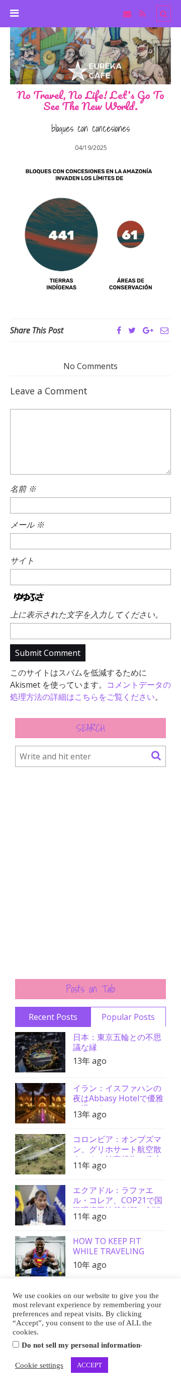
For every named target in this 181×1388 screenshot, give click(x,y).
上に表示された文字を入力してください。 (86, 614)
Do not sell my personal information (81, 1345)
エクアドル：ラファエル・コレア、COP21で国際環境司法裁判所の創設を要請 (117, 1196)
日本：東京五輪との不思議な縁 (117, 1042)
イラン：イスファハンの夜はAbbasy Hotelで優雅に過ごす (118, 1094)
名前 (23, 488)
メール (27, 524)
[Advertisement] (90, 873)
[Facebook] (119, 330)
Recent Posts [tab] (53, 1016)
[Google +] (148, 330)
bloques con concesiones (90, 129)
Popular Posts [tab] (128, 1016)
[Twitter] (132, 330)
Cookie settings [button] (39, 1365)
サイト (22, 560)
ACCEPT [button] (89, 1365)
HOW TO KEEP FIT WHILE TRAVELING (108, 1246)
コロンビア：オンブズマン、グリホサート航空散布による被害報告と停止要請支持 (117, 1145)
